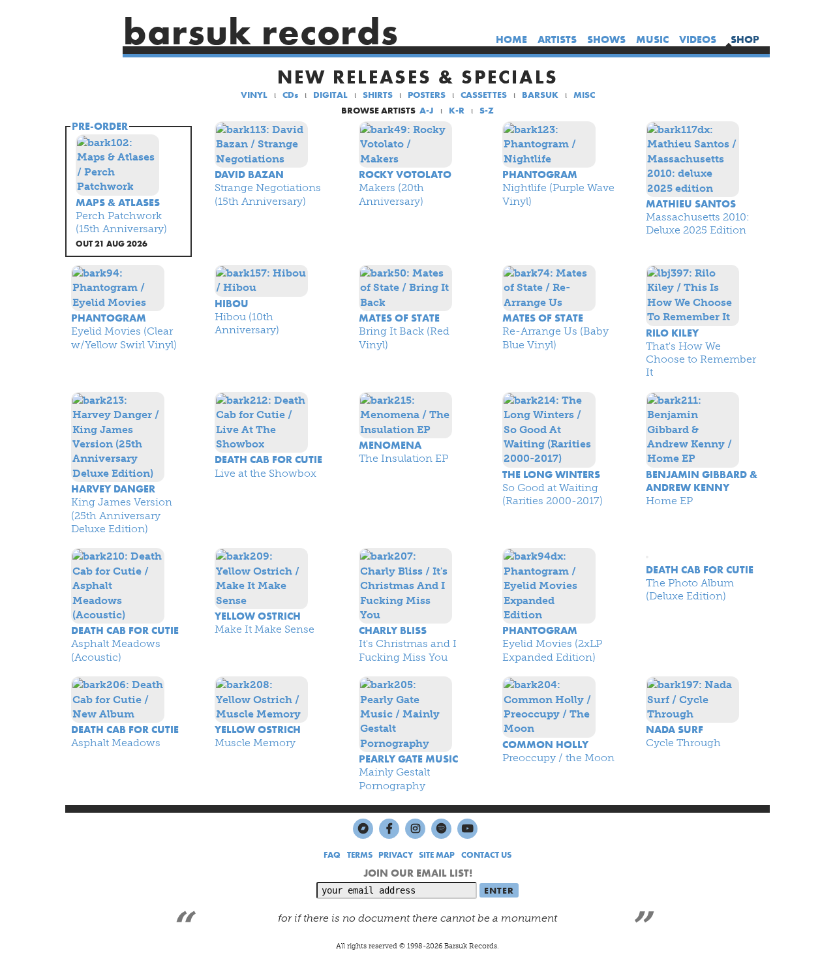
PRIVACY (395, 854)
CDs (290, 94)
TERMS (359, 854)
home (511, 39)
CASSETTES (484, 94)
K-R (456, 110)
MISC (584, 94)
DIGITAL (330, 94)
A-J (426, 110)
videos (697, 39)
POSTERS (427, 94)
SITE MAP (437, 854)
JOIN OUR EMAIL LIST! (417, 873)
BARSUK (540, 94)
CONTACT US (486, 854)
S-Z (486, 110)
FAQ (332, 854)
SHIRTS (378, 94)
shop (745, 39)
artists (557, 39)
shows (606, 39)
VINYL (254, 94)
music (652, 39)
